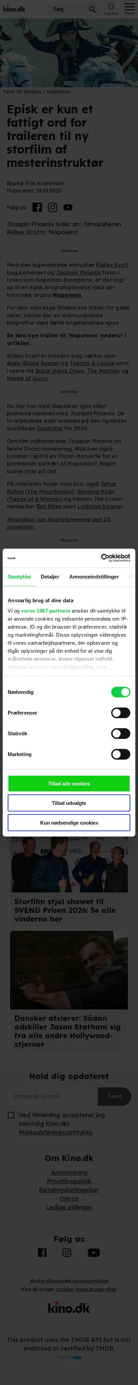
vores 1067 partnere (46, 611)
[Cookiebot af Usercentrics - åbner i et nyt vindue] (101, 558)
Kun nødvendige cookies (69, 822)
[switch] (120, 712)
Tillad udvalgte (69, 803)
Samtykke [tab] (19, 576)
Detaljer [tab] (50, 576)
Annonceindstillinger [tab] (94, 576)
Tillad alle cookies (69, 783)
